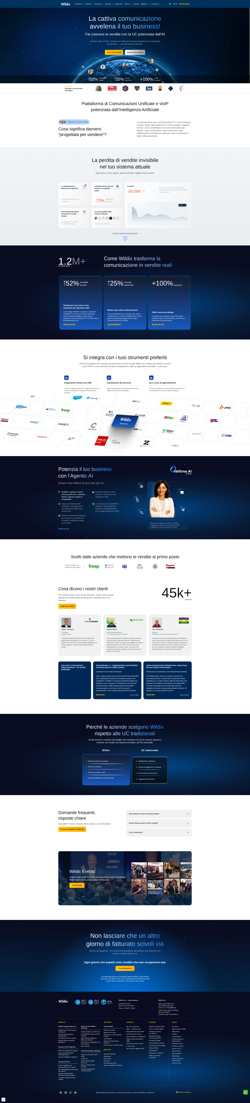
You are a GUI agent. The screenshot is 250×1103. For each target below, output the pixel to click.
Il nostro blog (130, 1046)
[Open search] (170, 4)
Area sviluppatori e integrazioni (135, 1036)
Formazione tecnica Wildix (157, 1045)
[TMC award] (98, 88)
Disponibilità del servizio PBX (135, 1031)
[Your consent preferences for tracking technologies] (3, 1099)
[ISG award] (149, 88)
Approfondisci (114, 324)
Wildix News (175, 1031)
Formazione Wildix (154, 1040)
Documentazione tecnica (134, 1034)
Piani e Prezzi (176, 1051)
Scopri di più (69, 324)
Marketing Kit (153, 1050)
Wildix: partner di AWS (179, 1029)
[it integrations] (125, 421)
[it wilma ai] (181, 470)
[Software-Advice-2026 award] (125, 88)
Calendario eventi (177, 1043)
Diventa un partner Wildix (157, 1026)
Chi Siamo (175, 1026)
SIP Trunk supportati (132, 1026)
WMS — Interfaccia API (133, 1029)
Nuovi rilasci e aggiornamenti (135, 1048)
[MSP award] (111, 88)
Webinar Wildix (153, 1048)
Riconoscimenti (176, 1053)
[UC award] (170, 88)
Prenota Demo (184, 4)
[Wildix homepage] (65, 4)
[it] (63, 1001)
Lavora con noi (176, 1048)
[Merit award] (160, 88)
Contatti (136, 4)
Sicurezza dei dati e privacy (134, 1043)
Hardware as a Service (156, 1053)
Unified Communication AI (67, 1026)
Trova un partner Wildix (156, 1029)
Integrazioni (119, 4)
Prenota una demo (177, 1046)
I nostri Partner (176, 1036)
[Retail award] (182, 88)
